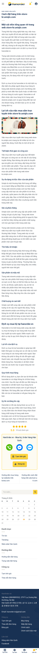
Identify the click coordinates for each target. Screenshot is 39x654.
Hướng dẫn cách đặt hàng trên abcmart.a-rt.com (29, 478)
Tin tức (4, 536)
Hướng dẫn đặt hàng (10, 557)
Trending (5, 540)
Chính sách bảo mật (29, 631)
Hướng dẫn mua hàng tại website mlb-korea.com (10, 478)
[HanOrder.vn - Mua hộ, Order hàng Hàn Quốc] (16, 4)
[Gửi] (35, 492)
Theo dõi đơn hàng (9, 578)
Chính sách (25, 627)
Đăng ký (21, 464)
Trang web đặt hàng (9, 561)
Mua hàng (25, 621)
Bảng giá (5, 627)
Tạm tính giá (20, 456)
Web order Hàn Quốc (9, 11)
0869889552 (14, 597)
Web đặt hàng (26, 624)
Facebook (5, 644)
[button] (3, 3)
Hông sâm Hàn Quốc (10, 640)
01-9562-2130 (15, 603)
